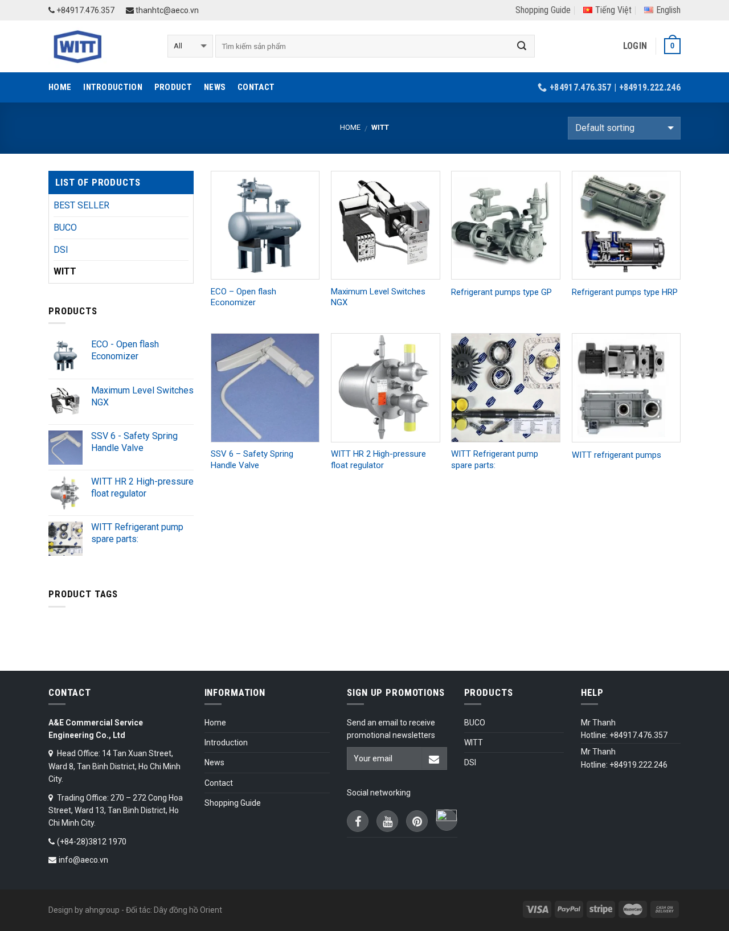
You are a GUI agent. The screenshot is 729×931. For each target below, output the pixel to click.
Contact (256, 87)
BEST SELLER (81, 205)
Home (59, 87)
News (215, 87)
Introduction (112, 87)
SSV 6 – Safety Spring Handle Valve (252, 459)
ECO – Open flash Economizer (243, 297)
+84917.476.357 (84, 10)
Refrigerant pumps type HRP (625, 292)
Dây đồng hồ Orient (188, 909)
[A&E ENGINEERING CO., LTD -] (99, 46)
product (173, 87)
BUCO (65, 227)
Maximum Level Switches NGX (378, 297)
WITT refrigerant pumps (616, 455)
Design (60, 909)
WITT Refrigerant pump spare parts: (494, 459)
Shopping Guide (543, 10)
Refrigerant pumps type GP (501, 292)
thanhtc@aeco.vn (166, 10)
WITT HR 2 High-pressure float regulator (378, 459)
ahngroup (102, 909)
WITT (65, 271)
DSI (61, 249)
